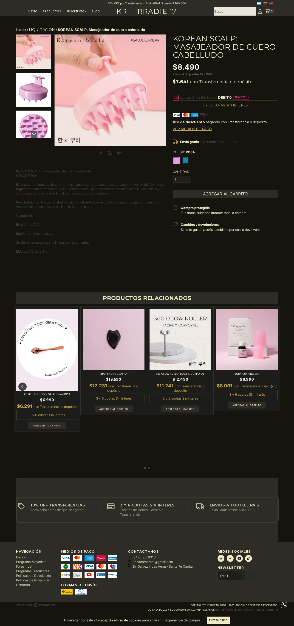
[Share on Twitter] (110, 153)
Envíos (21, 557)
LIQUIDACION (42, 30)
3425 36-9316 (144, 557)
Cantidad (181, 172)
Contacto (23, 585)
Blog (96, 11)
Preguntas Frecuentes (32, 571)
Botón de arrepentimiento (258, 609)
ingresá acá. (224, 609)
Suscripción (76, 11)
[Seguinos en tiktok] (248, 558)
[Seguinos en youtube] (239, 558)
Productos (52, 11)
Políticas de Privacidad (33, 580)
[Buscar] (252, 11)
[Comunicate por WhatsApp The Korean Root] (284, 604)
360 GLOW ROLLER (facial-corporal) (180, 373)
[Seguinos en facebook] (230, 558)
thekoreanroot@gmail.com (153, 562)
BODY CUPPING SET (247, 373)
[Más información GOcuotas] (241, 97)
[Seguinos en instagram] (221, 558)
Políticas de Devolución (33, 575)
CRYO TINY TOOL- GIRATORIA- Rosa (47, 394)
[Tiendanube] (36, 606)
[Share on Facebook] (101, 153)
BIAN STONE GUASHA (113, 373)
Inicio (32, 11)
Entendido (218, 620)
